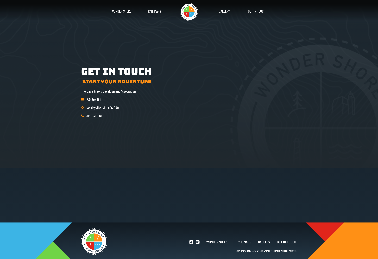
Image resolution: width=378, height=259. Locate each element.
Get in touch (256, 11)
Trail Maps (153, 11)
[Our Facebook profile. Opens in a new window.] (191, 242)
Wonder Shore (121, 11)
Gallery (224, 11)
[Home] (189, 12)
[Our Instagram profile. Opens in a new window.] (197, 242)
